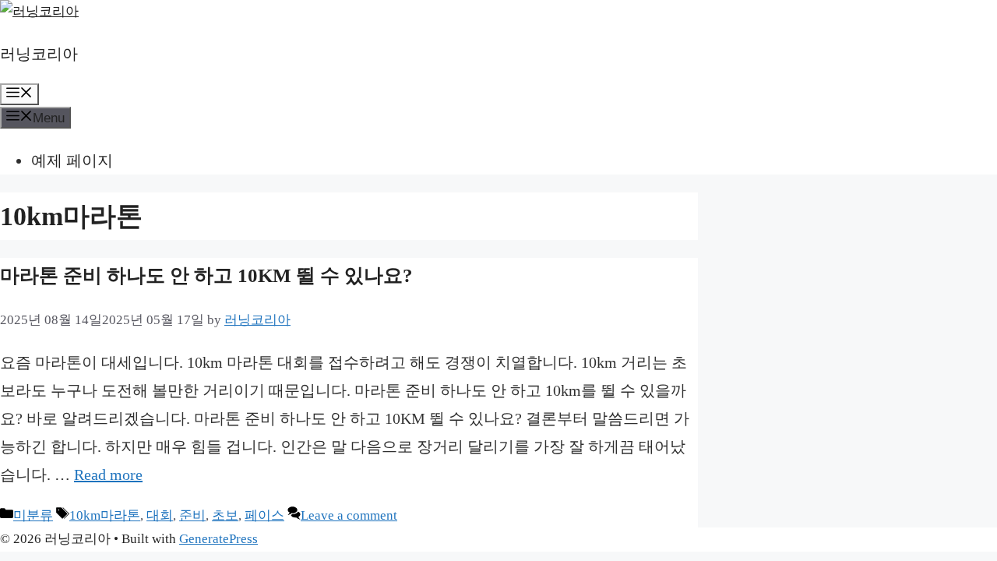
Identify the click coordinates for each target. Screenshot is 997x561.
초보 (225, 515)
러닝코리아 (39, 53)
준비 (192, 515)
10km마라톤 (104, 515)
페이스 (264, 515)
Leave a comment (349, 515)
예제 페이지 (72, 160)
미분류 (33, 515)
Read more (108, 474)
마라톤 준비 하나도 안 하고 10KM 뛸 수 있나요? (206, 275)
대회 (159, 515)
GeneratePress (218, 538)
